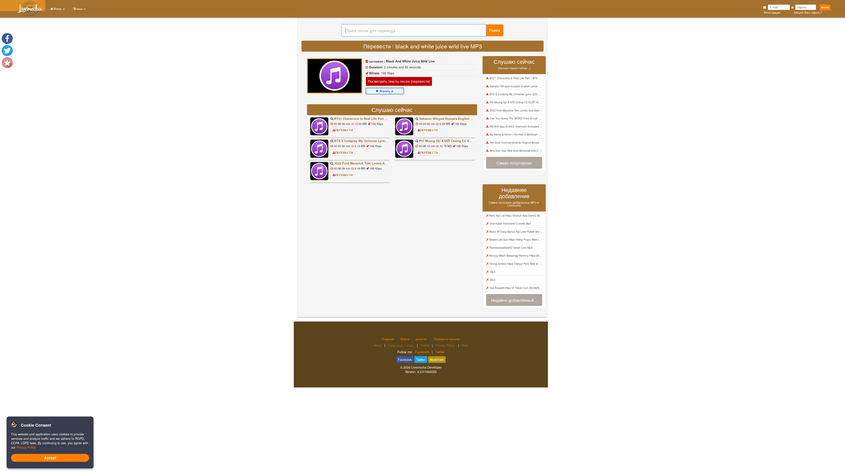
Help (465, 345)
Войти (825, 7)
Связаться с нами (401, 345)
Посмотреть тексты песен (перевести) (399, 81)
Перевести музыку (446, 339)
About (378, 345)
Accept (50, 457)
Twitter (440, 352)
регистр (421, 339)
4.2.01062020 (427, 371)
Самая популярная (514, 163)
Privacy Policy (445, 345)
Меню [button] (57, 9)
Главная (388, 339)
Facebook (422, 352)
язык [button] (79, 9)
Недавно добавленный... (514, 300)
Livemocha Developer (426, 367)
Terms (425, 345)
